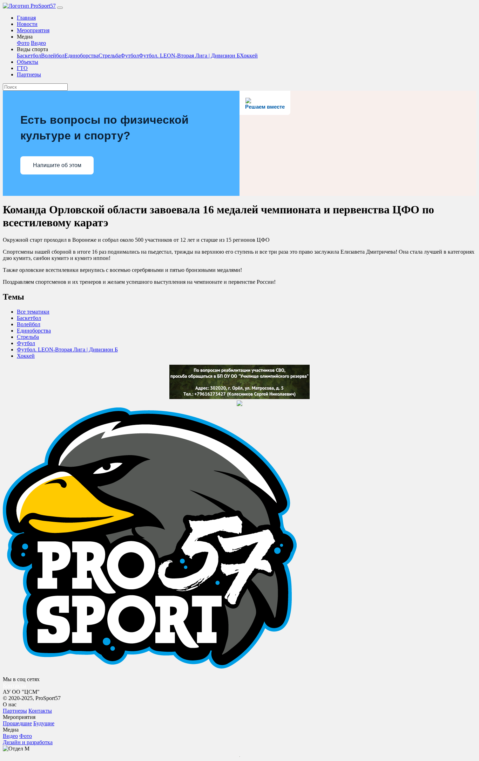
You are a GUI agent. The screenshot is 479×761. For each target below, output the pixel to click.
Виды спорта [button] (32, 49)
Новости (27, 24)
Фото (23, 43)
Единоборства (82, 56)
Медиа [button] (25, 37)
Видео (38, 43)
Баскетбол (29, 56)
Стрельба (110, 56)
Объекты (27, 62)
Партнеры (29, 74)
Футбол (130, 56)
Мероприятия (33, 30)
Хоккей (249, 56)
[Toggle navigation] (60, 8)
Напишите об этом (57, 165)
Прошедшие (17, 723)
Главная (26, 18)
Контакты (14, 685)
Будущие (43, 723)
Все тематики (33, 312)
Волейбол (53, 56)
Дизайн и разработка (28, 742)
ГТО (22, 68)
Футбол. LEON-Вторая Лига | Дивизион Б (189, 56)
